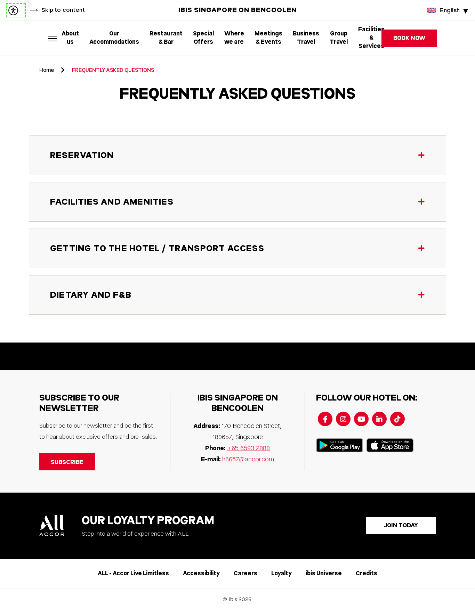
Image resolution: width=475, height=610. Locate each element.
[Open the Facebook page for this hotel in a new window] (325, 419)
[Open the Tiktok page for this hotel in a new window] (397, 419)
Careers (245, 573)
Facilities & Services (371, 38)
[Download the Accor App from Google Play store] (339, 445)
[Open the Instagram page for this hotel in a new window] (343, 419)
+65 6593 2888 (248, 448)
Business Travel (306, 37)
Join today (401, 525)
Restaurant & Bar (166, 37)
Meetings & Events (268, 37)
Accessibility (201, 573)
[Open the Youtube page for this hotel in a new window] (361, 419)
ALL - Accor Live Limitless (133, 573)
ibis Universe (324, 573)
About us (70, 37)
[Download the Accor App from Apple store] (390, 445)
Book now (409, 38)
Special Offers (203, 37)
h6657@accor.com (248, 459)
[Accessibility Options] (16, 10)
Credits (366, 573)
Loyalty (281, 573)
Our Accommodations (114, 37)
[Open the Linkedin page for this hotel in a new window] (379, 419)
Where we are (234, 37)
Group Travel (339, 37)
